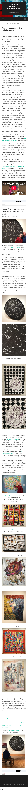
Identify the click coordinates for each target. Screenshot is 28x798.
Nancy (22, 90)
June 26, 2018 (5, 216)
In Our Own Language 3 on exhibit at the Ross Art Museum (13, 166)
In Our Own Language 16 (15, 730)
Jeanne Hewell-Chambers (14, 7)
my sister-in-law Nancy (13, 439)
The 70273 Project (15, 247)
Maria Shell (15, 529)
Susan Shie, (8, 495)
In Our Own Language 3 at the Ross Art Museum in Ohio (13, 211)
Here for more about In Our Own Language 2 (13, 722)
